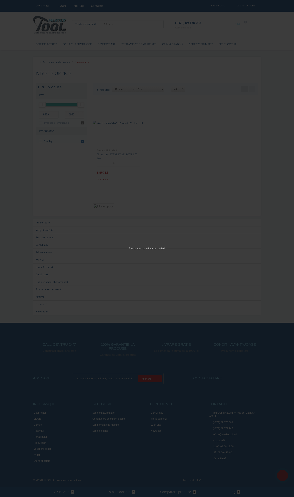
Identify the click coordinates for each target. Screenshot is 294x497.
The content (135, 248)
